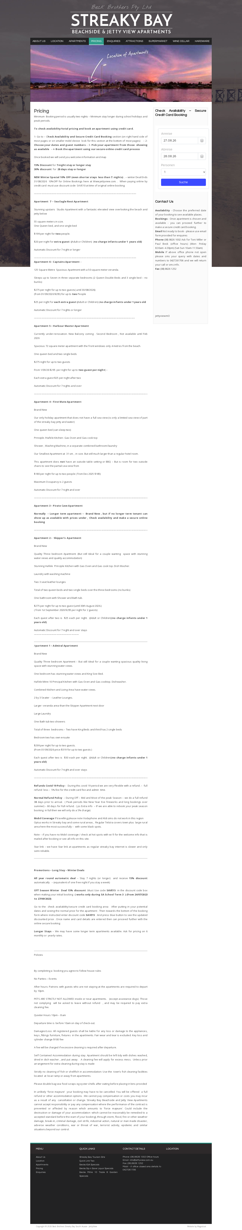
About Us (39, 41)
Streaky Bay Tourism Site (92, 1157)
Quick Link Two (86, 1161)
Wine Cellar (181, 41)
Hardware (202, 41)
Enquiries (113, 41)
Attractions (134, 41)
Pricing (96, 41)
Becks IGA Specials (89, 1164)
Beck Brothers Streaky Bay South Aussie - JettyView (121, 19)
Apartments (77, 41)
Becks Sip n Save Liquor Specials (96, 1168)
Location (57, 41)
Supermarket (158, 41)
